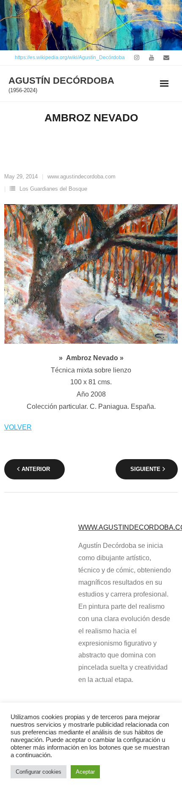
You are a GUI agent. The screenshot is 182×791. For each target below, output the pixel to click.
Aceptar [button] (85, 772)
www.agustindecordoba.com (81, 176)
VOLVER (18, 427)
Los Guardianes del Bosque (53, 189)
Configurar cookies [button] (38, 772)
